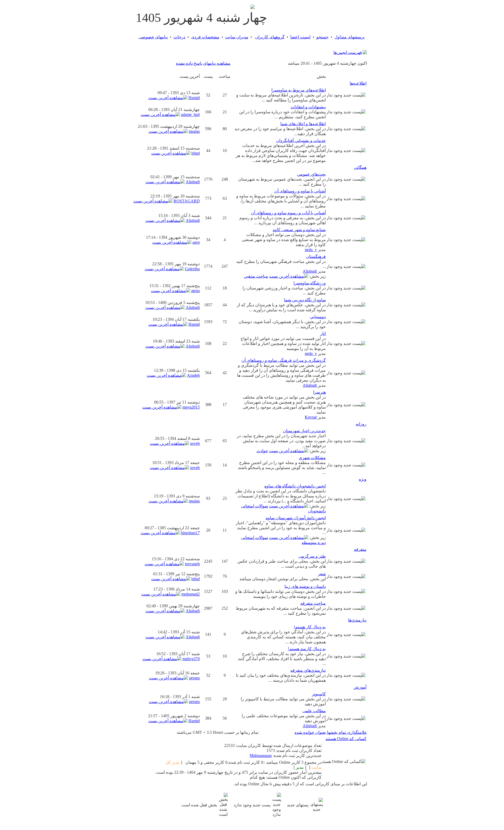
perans (194, 678)
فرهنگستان (316, 256)
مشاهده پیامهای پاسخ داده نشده (203, 63)
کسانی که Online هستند (346, 738)
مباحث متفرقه (313, 603)
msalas (194, 131)
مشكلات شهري (312, 457)
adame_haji (190, 114)
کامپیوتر (319, 694)
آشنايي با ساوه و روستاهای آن (300, 191)
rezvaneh (192, 564)
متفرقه (360, 549)
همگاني (360, 167)
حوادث (262, 451)
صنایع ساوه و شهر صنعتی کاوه (299, 229)
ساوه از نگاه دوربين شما (305, 300)
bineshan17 (190, 533)
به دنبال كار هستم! (310, 627)
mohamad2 (190, 594)
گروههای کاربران (270, 37)
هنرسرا (319, 392)
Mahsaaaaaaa (261, 755)
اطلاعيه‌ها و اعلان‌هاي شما (303, 123)
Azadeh (193, 375)
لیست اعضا (300, 37)
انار (323, 333)
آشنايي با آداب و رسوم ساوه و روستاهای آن (288, 213)
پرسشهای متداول (349, 37)
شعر (322, 574)
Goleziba (192, 269)
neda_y (311, 249)
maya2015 (191, 407)
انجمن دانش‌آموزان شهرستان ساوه (296, 518)
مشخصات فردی (205, 37)
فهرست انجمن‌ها (347, 52)
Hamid (194, 97)
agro (196, 242)
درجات (179, 37)
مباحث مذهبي (256, 276)
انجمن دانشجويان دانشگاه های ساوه (295, 486)
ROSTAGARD (187, 201)
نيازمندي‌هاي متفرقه (308, 670)
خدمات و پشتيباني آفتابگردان (301, 140)
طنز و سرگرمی (312, 556)
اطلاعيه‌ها (358, 83)
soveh (195, 443)
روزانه (361, 424)
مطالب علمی (314, 711)
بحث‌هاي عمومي (311, 174)
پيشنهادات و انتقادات (308, 107)
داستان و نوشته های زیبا (305, 586)
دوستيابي (318, 316)
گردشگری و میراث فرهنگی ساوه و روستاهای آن (284, 360)
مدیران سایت (236, 37)
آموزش (360, 687)
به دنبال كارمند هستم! (307, 648)
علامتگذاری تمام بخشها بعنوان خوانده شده (331, 732)
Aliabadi (193, 182)
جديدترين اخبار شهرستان (304, 431)
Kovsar (311, 417)
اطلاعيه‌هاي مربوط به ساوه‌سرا (298, 90)
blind (195, 153)
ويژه (362, 479)
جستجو (322, 37)
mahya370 (191, 658)
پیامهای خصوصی (153, 37)
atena (195, 290)
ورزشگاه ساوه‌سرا (309, 283)
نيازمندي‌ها (357, 620)
